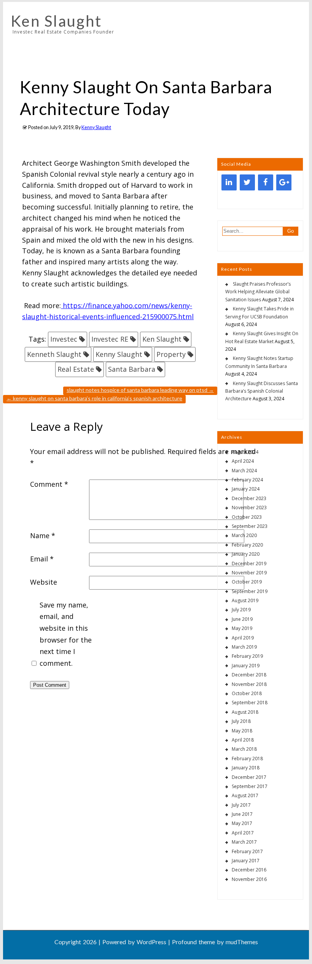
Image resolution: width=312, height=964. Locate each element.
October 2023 (247, 517)
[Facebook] (265, 182)
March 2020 (244, 535)
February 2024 (247, 479)
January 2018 (245, 767)
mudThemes (242, 941)
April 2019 (243, 638)
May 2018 (242, 730)
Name (42, 535)
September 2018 (249, 702)
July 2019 (241, 609)
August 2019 (245, 600)
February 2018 (247, 758)
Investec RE (109, 339)
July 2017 (241, 805)
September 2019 (249, 591)
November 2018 (249, 684)
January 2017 (245, 860)
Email (42, 558)
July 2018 (241, 721)
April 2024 (243, 461)
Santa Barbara (131, 369)
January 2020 (245, 554)
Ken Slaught (56, 21)
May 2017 (242, 823)
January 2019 (245, 665)
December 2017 (249, 777)
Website (43, 582)
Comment (49, 484)
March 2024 (244, 470)
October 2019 (247, 582)
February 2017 (247, 851)
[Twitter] (247, 182)
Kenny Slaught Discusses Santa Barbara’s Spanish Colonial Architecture (261, 391)
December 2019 (249, 563)
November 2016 (249, 879)
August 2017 (245, 795)
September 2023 (249, 526)
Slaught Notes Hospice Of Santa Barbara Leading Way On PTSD (140, 390)
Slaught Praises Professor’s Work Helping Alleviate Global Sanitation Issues (258, 292)
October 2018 (247, 693)
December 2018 (249, 674)
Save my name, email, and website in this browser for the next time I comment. (66, 634)
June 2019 (242, 619)
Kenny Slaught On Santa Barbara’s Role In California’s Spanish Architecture (94, 398)
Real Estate (75, 369)
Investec (63, 339)
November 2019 (249, 572)
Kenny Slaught (96, 127)
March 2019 (244, 647)
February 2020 (247, 545)
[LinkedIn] (229, 182)
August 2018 (245, 712)
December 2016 (249, 869)
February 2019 (247, 656)
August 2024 (245, 452)
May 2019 (242, 628)
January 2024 (245, 489)
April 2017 (243, 833)
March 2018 (244, 749)
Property (171, 354)
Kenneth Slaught (54, 354)
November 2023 (249, 507)
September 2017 (249, 786)
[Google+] (283, 182)
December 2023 (249, 498)
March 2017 (244, 842)
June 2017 (242, 814)
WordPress (151, 941)
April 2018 (243, 740)
